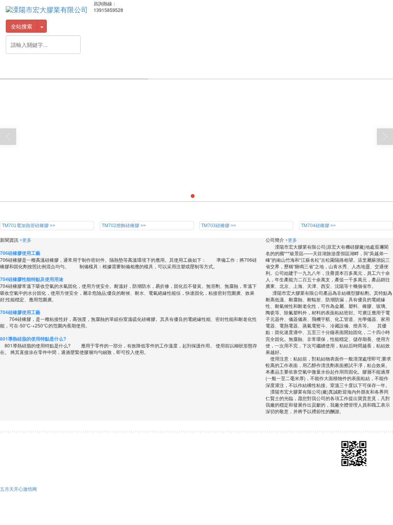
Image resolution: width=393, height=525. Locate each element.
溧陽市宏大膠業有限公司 (73, 455)
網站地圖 (113, 455)
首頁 (42, 69)
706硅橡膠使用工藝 (20, 252)
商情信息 (151, 455)
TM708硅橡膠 (47, 447)
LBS (352, 69)
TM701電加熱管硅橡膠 (85, 440)
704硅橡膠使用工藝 (20, 312)
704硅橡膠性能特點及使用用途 (31, 279)
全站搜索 (21, 26)
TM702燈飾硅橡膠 (133, 440)
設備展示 (220, 69)
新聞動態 (266, 69)
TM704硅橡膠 (204, 440)
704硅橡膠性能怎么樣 (50, 211)
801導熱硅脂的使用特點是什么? (33, 338)
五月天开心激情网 (18, 488)
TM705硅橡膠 (237, 440)
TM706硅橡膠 (271, 440)
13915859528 (174, 447)
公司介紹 (81, 69)
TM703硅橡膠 (171, 440)
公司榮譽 (128, 69)
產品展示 (174, 69)
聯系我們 (312, 69)
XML (132, 455)
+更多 (25, 240)
